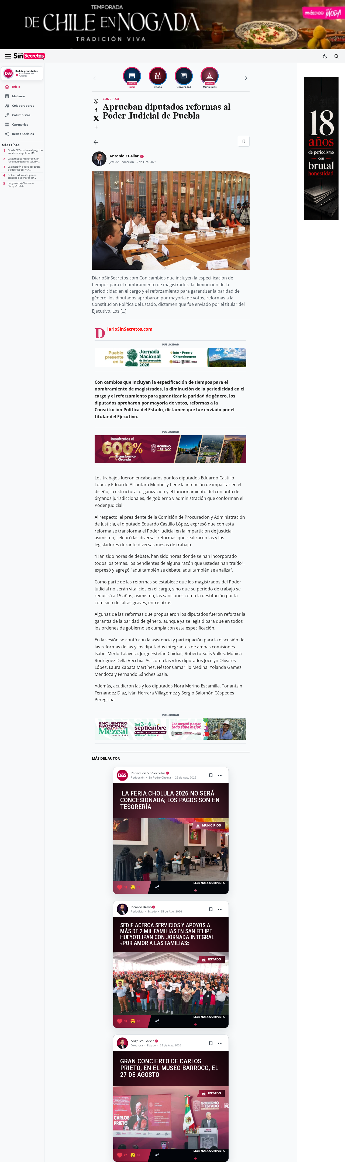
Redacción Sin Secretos (148, 773)
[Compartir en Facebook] (96, 110)
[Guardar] (244, 141)
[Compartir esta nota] (157, 887)
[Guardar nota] (211, 775)
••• (220, 775)
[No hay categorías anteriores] (95, 78)
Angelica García (142, 1041)
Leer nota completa (209, 887)
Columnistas (21, 115)
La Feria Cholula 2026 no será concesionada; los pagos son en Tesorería (170, 800)
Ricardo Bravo (141, 907)
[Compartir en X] (96, 118)
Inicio (16, 87)
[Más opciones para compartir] (96, 127)
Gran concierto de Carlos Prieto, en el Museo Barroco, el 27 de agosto (169, 1068)
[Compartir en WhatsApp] (96, 101)
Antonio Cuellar (124, 155)
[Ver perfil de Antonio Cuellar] (99, 158)
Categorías (20, 124)
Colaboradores (23, 106)
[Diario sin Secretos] (29, 56)
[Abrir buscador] (336, 56)
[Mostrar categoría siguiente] (245, 78)
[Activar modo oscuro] (325, 56)
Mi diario (18, 96)
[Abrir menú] (7, 56)
